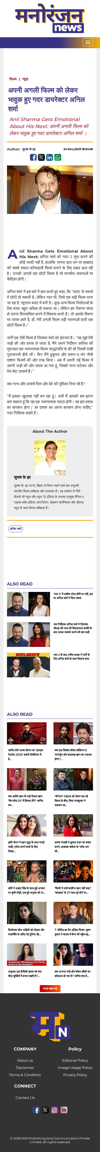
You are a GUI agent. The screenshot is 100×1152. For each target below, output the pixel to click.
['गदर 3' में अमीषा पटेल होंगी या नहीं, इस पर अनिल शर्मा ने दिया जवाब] (28, 604)
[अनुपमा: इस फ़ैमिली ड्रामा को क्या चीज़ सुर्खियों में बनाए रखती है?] (27, 954)
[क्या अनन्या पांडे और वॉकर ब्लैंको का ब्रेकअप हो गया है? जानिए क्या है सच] (73, 954)
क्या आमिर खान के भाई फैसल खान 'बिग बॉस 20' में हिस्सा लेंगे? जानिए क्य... (25, 800)
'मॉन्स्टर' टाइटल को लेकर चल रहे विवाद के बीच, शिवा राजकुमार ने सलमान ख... (71, 800)
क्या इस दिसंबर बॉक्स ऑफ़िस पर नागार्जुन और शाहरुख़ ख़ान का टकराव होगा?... (73, 754)
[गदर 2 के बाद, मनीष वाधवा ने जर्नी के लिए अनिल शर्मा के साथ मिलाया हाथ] (28, 665)
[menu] (88, 42)
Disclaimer (25, 1067)
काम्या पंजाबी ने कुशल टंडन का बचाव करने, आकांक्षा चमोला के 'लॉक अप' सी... (73, 847)
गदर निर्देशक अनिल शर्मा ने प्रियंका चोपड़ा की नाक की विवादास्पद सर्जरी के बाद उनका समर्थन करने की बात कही (72, 628)
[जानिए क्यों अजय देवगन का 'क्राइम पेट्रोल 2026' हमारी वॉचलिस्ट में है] (27, 733)
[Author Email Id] (34, 477)
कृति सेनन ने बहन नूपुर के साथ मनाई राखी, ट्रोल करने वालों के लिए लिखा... (26, 847)
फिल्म (13, 79)
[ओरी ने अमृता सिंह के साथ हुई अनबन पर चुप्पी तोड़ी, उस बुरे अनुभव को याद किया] (27, 871)
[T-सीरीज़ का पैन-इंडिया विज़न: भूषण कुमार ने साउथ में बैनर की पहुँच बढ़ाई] (73, 913)
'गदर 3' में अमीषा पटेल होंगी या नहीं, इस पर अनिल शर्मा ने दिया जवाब (73, 596)
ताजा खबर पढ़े (50, 988)
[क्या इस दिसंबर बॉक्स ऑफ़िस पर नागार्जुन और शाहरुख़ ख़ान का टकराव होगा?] (73, 733)
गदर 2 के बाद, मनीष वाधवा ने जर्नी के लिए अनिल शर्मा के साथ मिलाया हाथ (71, 656)
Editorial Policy (75, 1060)
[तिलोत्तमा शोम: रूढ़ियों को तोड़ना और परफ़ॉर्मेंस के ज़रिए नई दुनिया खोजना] (27, 913)
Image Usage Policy (75, 1067)
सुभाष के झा (29, 149)
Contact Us (25, 1097)
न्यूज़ (25, 79)
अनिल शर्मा (15, 528)
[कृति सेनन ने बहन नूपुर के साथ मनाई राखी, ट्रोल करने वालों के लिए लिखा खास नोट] (27, 825)
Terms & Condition (25, 1075)
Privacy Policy (75, 1075)
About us (25, 1060)
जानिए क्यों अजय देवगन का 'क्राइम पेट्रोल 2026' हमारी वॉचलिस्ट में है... (25, 754)
